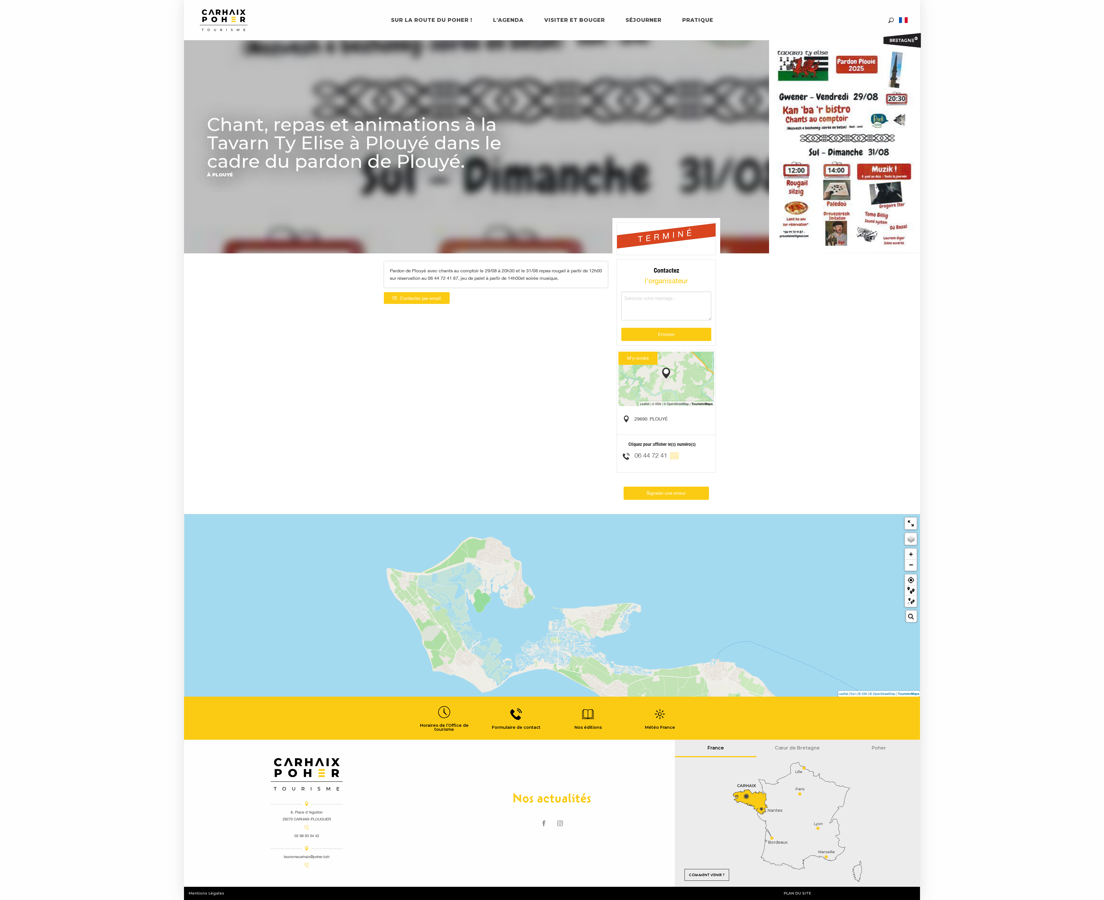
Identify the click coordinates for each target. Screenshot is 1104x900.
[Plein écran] (911, 523)
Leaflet (843, 693)
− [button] (911, 565)
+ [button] (911, 554)
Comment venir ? (706, 874)
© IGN (862, 693)
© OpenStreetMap (882, 693)
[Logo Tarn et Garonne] (307, 774)
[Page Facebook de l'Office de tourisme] (544, 823)
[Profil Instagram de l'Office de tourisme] (560, 823)
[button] (891, 20)
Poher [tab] (879, 748)
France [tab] (716, 748)
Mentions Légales (206, 893)
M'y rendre (638, 358)
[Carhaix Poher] (224, 20)
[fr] (903, 20)
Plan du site (797, 893)
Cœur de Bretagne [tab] (797, 748)
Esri (853, 693)
